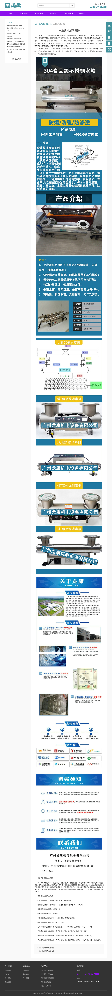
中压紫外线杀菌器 (47, 974)
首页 (10, 13)
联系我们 (82, 13)
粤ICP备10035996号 (75, 993)
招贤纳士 (8, 974)
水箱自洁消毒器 (46, 986)
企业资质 (8, 978)
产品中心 (38, 13)
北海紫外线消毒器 (48, 948)
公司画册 (8, 970)
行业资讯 (26, 978)
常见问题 (26, 974)
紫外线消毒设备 (46, 982)
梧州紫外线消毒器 (48, 951)
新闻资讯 (67, 13)
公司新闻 (26, 970)
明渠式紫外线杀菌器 (47, 978)
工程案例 (53, 13)
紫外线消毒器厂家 (45, 24)
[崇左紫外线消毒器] (13, 5)
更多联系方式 (16, 59)
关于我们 (23, 13)
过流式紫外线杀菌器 (47, 970)
